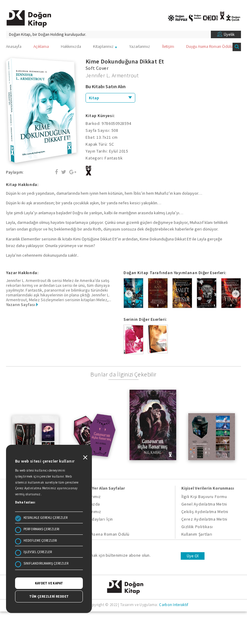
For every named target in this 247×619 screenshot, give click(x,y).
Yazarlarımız (139, 46)
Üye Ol (193, 556)
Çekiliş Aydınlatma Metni (204, 511)
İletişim (168, 46)
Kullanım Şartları (196, 534)
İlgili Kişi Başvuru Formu (204, 496)
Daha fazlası (25, 502)
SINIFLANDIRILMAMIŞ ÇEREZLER (45, 563)
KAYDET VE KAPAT (49, 583)
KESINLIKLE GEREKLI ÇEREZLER (45, 517)
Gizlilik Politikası (197, 526)
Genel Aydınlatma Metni (204, 504)
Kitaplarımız (103, 46)
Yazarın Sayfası (21, 304)
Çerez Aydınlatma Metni (204, 519)
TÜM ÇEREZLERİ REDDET (49, 596)
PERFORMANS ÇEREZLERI (41, 529)
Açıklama (41, 46)
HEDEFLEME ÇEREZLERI (40, 540)
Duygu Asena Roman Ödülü (209, 46)
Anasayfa (13, 46)
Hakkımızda (71, 46)
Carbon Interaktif (173, 604)
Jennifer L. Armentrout (112, 75)
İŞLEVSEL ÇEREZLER (37, 552)
